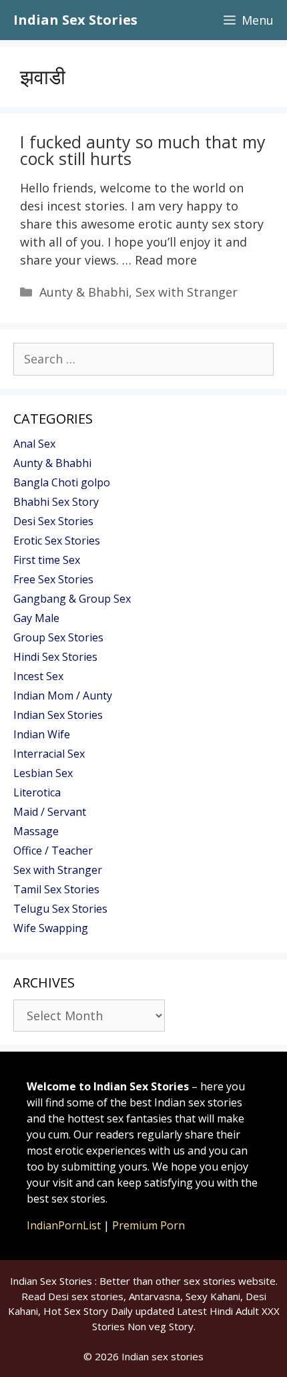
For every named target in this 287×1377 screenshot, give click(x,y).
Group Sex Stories (58, 637)
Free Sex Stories (53, 579)
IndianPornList (64, 1225)
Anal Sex (34, 443)
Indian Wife (41, 734)
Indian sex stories (162, 1356)
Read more (166, 260)
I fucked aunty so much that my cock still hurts (143, 150)
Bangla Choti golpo (61, 482)
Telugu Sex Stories (60, 908)
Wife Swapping (50, 928)
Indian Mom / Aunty (62, 695)
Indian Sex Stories (75, 20)
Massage (36, 831)
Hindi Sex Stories (55, 656)
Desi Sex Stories (53, 521)
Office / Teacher (53, 850)
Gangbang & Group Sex (72, 598)
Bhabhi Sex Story (56, 501)
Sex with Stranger (186, 292)
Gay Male (36, 618)
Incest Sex (38, 676)
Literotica (37, 792)
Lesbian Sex (43, 773)
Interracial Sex (49, 753)
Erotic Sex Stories (56, 540)
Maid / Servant (49, 811)
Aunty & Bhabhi (84, 292)
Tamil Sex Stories (56, 889)
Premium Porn (148, 1225)
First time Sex (46, 560)
